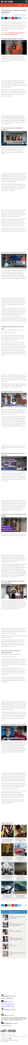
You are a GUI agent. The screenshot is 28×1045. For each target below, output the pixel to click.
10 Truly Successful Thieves (16, 931)
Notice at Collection (4, 1041)
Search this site (26, 1)
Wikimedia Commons (12, 332)
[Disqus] (14, 1010)
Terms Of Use (12, 1036)
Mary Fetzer (5, 14)
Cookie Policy (23, 1036)
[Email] (19, 18)
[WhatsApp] (9, 18)
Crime (2, 8)
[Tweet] (6, 18)
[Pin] (13, 18)
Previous (19, 5)
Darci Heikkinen (23, 14)
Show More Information (23, 1)
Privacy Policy (18, 1036)
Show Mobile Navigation (1, 1)
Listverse (2, 1034)
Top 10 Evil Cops (13, 945)
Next (25, 5)
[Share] (2, 18)
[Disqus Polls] (14, 976)
